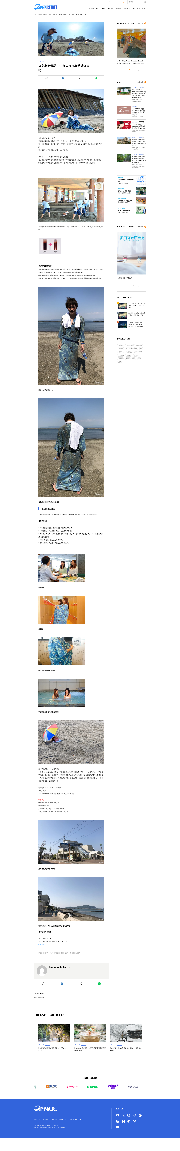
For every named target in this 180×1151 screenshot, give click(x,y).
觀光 (137, 164)
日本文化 (121, 348)
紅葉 (119, 362)
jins (144, 130)
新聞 (136, 348)
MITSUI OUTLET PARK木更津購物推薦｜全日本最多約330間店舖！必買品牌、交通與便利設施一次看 (139, 93)
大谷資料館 (135, 167)
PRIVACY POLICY (75, 1119)
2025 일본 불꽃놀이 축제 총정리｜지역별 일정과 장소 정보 (137, 306)
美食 (134, 99)
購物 (137, 99)
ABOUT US (37, 1119)
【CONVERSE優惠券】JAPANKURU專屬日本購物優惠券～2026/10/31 (139, 111)
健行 (137, 147)
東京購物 (121, 355)
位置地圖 (41, 944)
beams (134, 101)
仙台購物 (135, 116)
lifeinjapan (129, 348)
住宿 (41, 953)
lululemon (139, 101)
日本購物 (139, 345)
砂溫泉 (72, 953)
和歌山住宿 (142, 147)
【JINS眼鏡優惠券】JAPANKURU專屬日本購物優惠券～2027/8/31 (139, 126)
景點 (141, 348)
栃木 (140, 164)
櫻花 (134, 358)
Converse (138, 115)
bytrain (128, 358)
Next (139, 69)
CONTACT (46, 1119)
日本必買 (129, 355)
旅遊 (135, 355)
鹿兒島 (46, 953)
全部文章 (140, 23)
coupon (141, 130)
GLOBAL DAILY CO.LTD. (59, 1119)
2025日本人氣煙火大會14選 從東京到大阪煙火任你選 (136, 314)
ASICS (141, 99)
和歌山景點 (135, 149)
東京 (137, 130)
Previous (125, 69)
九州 (52, 953)
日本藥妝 (121, 358)
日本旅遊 (121, 345)
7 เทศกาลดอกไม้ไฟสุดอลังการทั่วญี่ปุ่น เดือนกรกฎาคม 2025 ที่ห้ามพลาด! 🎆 (137, 325)
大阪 (139, 358)
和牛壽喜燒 (142, 166)
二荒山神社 (135, 166)
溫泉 (66, 953)
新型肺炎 (129, 352)
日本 (61, 953)
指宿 (57, 953)
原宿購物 (140, 116)
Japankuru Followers (59, 967)
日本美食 (121, 352)
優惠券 (134, 131)
